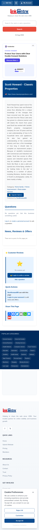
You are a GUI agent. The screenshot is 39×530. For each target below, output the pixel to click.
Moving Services (24, 362)
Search (19, 29)
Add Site (8, 3)
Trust (4, 472)
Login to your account (15, 297)
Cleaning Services (20, 343)
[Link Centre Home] (19, 11)
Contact (5, 468)
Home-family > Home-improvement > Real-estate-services (18, 189)
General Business (7, 343)
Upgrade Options (16, 195)
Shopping (14, 362)
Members (6, 452)
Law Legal (5, 366)
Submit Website (8, 444)
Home (5, 441)
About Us (6, 465)
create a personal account (20, 221)
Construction (23, 350)
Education (5, 350)
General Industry (7, 339)
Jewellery (5, 354)
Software (31, 354)
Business (23, 354)
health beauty (14, 354)
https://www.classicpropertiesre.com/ (20, 94)
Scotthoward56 (21, 198)
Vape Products (7, 358)
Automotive (14, 350)
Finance (32, 350)
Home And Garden (20, 339)
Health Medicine (7, 346)
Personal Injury (18, 358)
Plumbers (27, 358)
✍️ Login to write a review (19, 275)
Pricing (5, 448)
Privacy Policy (7, 476)
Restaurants (14, 366)
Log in (7, 221)
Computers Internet (19, 346)
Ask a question (20, 279)
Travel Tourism (32, 346)
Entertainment (24, 366)
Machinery (5, 362)
